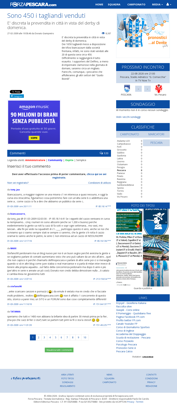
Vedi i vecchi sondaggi (128, 117)
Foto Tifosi (67, 378)
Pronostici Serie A (126, 348)
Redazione (151, 386)
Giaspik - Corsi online (127, 310)
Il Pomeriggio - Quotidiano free (133, 313)
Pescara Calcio (124, 351)
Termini (139, 401)
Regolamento (67, 386)
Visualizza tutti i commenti (59, 350)
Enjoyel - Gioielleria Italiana (131, 303)
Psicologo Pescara (126, 344)
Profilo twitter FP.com (128, 320)
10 (84, 337)
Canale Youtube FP (126, 323)
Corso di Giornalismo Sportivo (133, 327)
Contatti (151, 374)
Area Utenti (67, 374)
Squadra (114, 4)
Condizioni (151, 378)
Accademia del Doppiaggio (131, 334)
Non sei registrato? (18, 182)
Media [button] (156, 4)
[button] (168, 4)
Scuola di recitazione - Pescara (133, 337)
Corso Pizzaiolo (125, 341)
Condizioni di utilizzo (99, 182)
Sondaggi (67, 382)
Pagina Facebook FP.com (130, 316)
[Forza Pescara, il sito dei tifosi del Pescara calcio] (46, 4)
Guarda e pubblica (143, 288)
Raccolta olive (124, 306)
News (109, 374)
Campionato (136, 4)
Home (99, 4)
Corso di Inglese (125, 330)
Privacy (151, 382)
